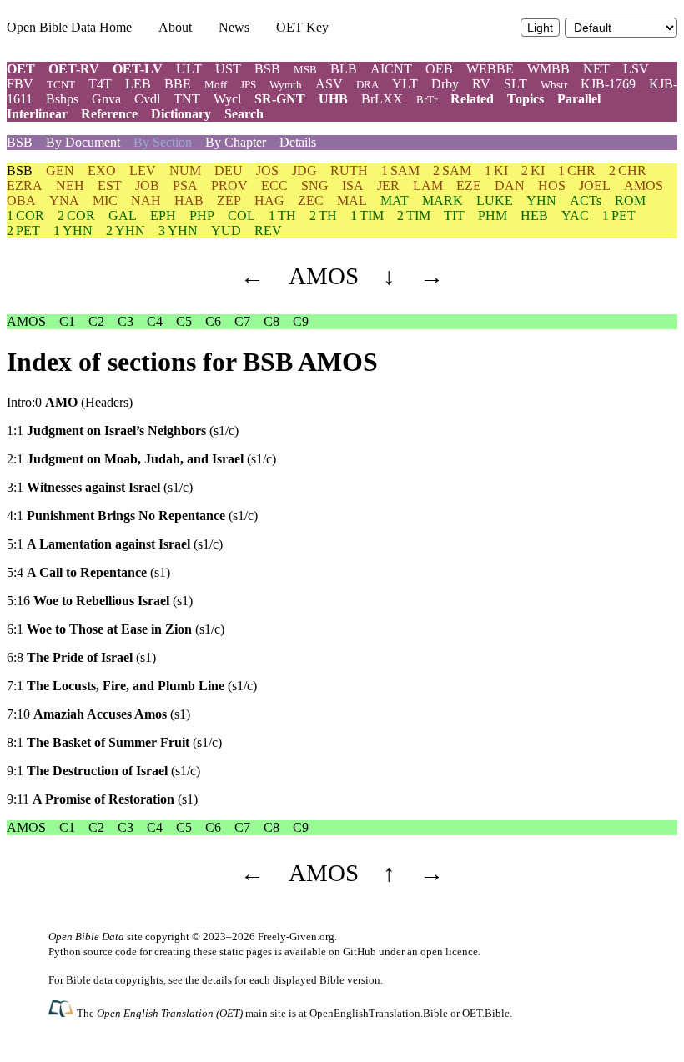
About (175, 27)
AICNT (391, 69)
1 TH (282, 215)
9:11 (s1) (102, 799)
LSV (636, 69)
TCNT (61, 84)
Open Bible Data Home (69, 27)
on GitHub (352, 951)
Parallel (579, 99)
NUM (185, 170)
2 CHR (627, 170)
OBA (21, 200)
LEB (138, 84)
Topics (525, 99)
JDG (304, 170)
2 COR (76, 215)
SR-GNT (279, 99)
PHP (201, 215)
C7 (242, 321)
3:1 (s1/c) (100, 487)
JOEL (595, 185)
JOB (147, 185)
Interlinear (37, 114)
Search (244, 114)
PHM (492, 215)
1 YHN (73, 230)
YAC (575, 215)
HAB (189, 200)
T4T (100, 84)
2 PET (23, 230)
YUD (226, 230)
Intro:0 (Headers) (70, 402)
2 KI (533, 170)
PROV (229, 185)
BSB (267, 69)
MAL (352, 200)
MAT (394, 200)
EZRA (25, 185)
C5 (184, 321)
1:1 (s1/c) (123, 430)
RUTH (349, 170)
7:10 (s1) (98, 714)
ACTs (585, 200)
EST (110, 185)
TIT (454, 215)
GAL (122, 215)
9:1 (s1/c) (103, 771)
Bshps (62, 99)
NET (596, 69)
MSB (305, 69)
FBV (20, 84)
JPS (248, 84)
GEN (60, 170)
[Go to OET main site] (62, 1012)
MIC (105, 200)
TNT (187, 99)
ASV (329, 84)
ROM (630, 200)
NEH (70, 185)
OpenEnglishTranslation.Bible (378, 1013)
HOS (552, 185)
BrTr (426, 99)
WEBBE (490, 69)
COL (241, 215)
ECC (274, 185)
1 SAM (400, 170)
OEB (439, 69)
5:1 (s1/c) (115, 544)
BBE (177, 84)
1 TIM (367, 215)
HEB (534, 215)
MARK (442, 200)
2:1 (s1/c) (141, 459)
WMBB (548, 69)
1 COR (25, 215)
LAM (428, 185)
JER (388, 185)
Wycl (227, 99)
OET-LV (138, 69)
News (234, 27)
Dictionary (181, 114)
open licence (449, 951)
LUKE (494, 200)
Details (297, 142)
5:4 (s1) (88, 572)
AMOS (643, 185)
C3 (125, 321)
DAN (510, 185)
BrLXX (382, 99)
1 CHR (577, 170)
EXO (102, 170)
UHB (333, 99)
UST (228, 69)
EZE (468, 185)
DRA (367, 84)
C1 (67, 321)
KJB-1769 (608, 84)
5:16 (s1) (100, 601)
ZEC (311, 200)
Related (472, 99)
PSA (185, 185)
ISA (353, 185)
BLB (343, 69)
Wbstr (554, 84)
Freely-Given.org (296, 936)
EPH (163, 215)
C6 (213, 321)
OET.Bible (486, 1013)
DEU (228, 170)
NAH (146, 200)
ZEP (229, 200)
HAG (269, 200)
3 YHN (178, 230)
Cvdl (147, 99)
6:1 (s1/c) (115, 629)
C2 (96, 321)
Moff (215, 84)
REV (268, 230)
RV (481, 84)
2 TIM (413, 215)
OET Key (302, 27)
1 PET (619, 215)
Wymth (285, 84)
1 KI (496, 170)
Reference (109, 114)
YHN (541, 200)
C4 (155, 321)
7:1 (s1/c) (132, 686)
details (217, 980)
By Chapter (235, 142)
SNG (315, 185)
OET (21, 69)
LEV (142, 170)
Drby (445, 84)
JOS (267, 170)
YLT (405, 84)
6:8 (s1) (81, 657)
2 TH (323, 215)
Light (540, 28)
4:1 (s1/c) (132, 515)
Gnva (106, 99)
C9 (301, 321)
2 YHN (125, 230)
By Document (83, 142)
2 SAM (452, 170)
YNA (64, 200)
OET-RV (73, 69)
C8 (271, 321)
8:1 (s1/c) (114, 742)
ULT (189, 69)
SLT (515, 84)
